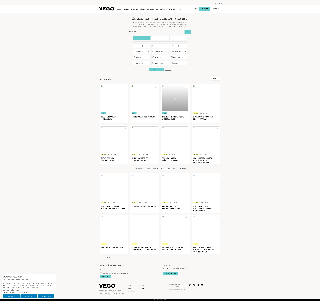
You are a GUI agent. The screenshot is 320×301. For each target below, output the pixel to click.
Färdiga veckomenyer (147, 9)
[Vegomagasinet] (106, 9)
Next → (107, 257)
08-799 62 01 (172, 291)
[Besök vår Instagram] (190, 285)
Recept (119, 9)
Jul (169, 168)
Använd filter (157, 70)
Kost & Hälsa (160, 9)
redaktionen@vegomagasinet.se (177, 289)
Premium (180, 9)
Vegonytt (130, 288)
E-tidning (172, 9)
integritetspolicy (123, 273)
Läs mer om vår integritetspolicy (16, 292)
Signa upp (105, 276)
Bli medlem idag (170, 273)
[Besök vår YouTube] (202, 285)
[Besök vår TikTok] (198, 285)
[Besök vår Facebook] (194, 285)
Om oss (214, 3)
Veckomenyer (131, 291)
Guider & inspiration (131, 9)
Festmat (163, 168)
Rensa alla (168, 70)
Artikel (148, 168)
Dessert (155, 168)
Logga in (216, 8)
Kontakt (221, 3)
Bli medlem (204, 8)
